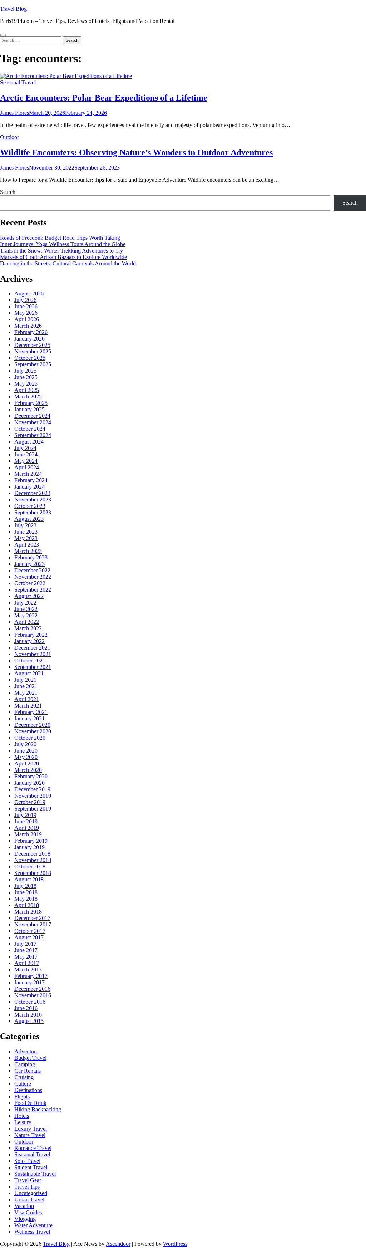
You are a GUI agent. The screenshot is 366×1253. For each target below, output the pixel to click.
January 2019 (29, 847)
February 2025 (31, 403)
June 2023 (26, 532)
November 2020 (32, 731)
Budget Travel (30, 1058)
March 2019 (28, 834)
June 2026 (26, 306)
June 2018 (26, 892)
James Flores (14, 113)
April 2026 (26, 319)
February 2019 (31, 841)
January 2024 (29, 487)
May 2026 (26, 313)
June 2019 (26, 821)
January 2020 (29, 783)
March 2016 (28, 1015)
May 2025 (26, 384)
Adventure (26, 1051)
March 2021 (28, 706)
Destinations (28, 1090)
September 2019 (32, 809)
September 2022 (32, 590)
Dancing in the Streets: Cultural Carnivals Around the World (68, 263)
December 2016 (32, 989)
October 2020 (29, 738)
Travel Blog (13, 9)
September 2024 (32, 435)
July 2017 (25, 944)
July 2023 (25, 525)
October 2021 (29, 660)
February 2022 (31, 635)
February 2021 (31, 712)
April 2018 (26, 905)
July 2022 (25, 602)
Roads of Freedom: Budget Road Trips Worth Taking (60, 238)
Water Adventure (33, 1225)
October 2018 (29, 866)
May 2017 (26, 957)
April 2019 (26, 828)
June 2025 (26, 377)
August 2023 (29, 519)
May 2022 (26, 615)
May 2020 (26, 757)
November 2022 (32, 577)
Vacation (24, 1206)
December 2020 (32, 725)
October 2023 (29, 506)
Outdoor (9, 137)
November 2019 (32, 796)
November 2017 (32, 924)
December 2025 (32, 345)
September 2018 (32, 873)
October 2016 (29, 1002)
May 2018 (26, 899)
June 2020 (26, 751)
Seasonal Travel (18, 82)
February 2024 (31, 480)
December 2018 (32, 854)
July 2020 (25, 744)
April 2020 (26, 763)
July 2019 (25, 815)
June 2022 (26, 609)
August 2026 (29, 293)
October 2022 (29, 583)
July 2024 (25, 448)
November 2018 (32, 860)
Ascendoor (118, 1244)
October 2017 (29, 931)
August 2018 (29, 879)
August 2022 (29, 596)
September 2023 (32, 512)
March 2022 (28, 628)
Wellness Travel (32, 1232)
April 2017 (26, 963)
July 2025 (25, 371)
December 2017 (32, 918)
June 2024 (26, 454)
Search (7, 192)
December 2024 (32, 416)
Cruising (24, 1077)
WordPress (175, 1244)
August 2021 (29, 673)
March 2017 (28, 969)
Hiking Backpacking (37, 1109)
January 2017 (29, 982)
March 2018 (28, 912)
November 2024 (32, 422)
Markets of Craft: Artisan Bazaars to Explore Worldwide (63, 257)
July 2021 (25, 680)
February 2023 (31, 557)
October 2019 (29, 802)
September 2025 (32, 364)
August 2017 (29, 937)
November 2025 (32, 351)
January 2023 (29, 564)
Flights (22, 1096)
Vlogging (25, 1219)
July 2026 (25, 300)
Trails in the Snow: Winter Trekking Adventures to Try (61, 251)
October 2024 (29, 429)
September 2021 (32, 667)
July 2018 (25, 886)
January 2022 (29, 641)
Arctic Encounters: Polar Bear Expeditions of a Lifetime (103, 97)
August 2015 (29, 1021)
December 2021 (32, 648)
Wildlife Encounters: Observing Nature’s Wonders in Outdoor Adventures (136, 152)
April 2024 (26, 467)
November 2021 (32, 654)
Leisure (22, 1122)
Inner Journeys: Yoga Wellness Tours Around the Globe (62, 244)
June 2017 (26, 950)
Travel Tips (27, 1187)
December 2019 (32, 789)
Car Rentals (27, 1071)
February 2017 (31, 976)
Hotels (21, 1116)
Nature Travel (29, 1135)
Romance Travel (32, 1148)
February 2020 (31, 776)
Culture (22, 1084)
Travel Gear (27, 1180)
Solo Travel (27, 1161)
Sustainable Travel (35, 1174)
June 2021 (26, 686)
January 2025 (29, 409)
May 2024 (26, 461)
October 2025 (29, 358)
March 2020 (28, 770)
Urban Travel (29, 1199)
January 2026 (29, 339)
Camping (24, 1064)
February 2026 (31, 332)
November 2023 (32, 499)
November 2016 (32, 995)
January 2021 (29, 718)
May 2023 (26, 538)
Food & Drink (30, 1103)
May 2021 (26, 693)
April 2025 (26, 390)
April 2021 (26, 699)
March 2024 (28, 474)
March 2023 (28, 551)
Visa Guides (28, 1212)
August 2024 (29, 442)
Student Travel (30, 1167)
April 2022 (26, 622)
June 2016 (26, 1008)
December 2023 (32, 493)
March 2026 (28, 326)
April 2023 (26, 545)
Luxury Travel (30, 1129)
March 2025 (28, 396)
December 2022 (32, 570)
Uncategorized (30, 1193)
